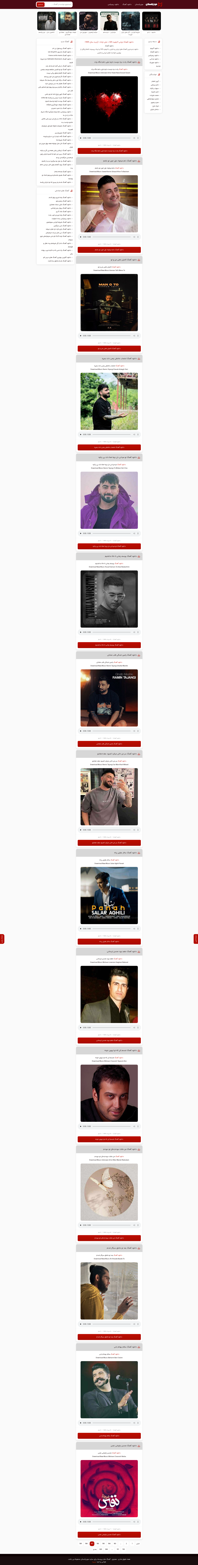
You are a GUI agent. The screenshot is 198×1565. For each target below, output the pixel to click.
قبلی (138, 1543)
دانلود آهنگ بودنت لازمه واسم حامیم (58, 101)
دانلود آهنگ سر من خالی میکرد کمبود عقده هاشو (117, 753)
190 (123, 1549)
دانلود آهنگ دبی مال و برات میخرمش (58, 233)
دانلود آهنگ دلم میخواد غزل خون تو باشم (120, 161)
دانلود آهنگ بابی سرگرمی (62, 226)
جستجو (40, 4)
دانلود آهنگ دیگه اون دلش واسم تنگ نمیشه (55, 80)
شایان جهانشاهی (153, 99)
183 (115, 1543)
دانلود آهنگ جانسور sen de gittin (59, 52)
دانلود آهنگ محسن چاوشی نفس (124, 1445)
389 (100, 1549)
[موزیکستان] (154, 4)
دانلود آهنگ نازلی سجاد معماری (60, 204)
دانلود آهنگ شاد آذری (63, 211)
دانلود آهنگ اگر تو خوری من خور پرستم (57, 76)
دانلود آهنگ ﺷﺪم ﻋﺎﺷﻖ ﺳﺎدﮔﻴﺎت (59, 261)
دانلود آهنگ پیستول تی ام (61, 48)
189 (80, 1543)
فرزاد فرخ (156, 106)
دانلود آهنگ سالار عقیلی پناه (125, 852)
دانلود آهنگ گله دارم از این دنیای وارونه (57, 136)
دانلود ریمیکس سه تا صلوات (61, 218)
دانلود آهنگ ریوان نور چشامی (61, 208)
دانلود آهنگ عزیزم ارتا (63, 140)
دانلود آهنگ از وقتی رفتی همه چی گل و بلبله (55, 150)
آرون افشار (155, 81)
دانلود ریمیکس (113, 4)
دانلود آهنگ (127, 4)
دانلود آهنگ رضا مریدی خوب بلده (59, 215)
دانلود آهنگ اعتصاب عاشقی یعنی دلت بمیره (119, 358)
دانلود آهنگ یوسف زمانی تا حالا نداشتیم (121, 556)
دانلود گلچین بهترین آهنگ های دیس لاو (57, 257)
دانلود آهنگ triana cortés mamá (59, 55)
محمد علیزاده (154, 95)
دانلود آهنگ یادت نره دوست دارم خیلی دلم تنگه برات (115, 62)
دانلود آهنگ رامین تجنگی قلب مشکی (122, 655)
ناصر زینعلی (155, 85)
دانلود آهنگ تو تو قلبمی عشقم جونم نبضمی (55, 69)
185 (103, 1543)
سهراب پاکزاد (154, 88)
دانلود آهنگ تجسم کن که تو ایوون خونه (120, 1050)
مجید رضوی (155, 102)
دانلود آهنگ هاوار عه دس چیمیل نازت (58, 83)
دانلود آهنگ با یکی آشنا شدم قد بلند (58, 66)
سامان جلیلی (154, 109)
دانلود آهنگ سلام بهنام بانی (125, 1347)
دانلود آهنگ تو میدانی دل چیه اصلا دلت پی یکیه (118, 457)
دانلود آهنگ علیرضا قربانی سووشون (58, 222)
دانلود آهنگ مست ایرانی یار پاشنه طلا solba (56, 98)
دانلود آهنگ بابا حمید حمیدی (61, 108)
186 (98, 1543)
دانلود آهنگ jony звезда (62, 171)
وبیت (94, 1562)
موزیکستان (139, 4)
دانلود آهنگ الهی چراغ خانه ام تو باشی (58, 94)
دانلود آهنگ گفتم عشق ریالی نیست (59, 73)
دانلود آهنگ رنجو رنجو (63, 201)
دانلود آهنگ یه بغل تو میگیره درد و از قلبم (56, 161)
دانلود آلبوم (154, 48)
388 (106, 1549)
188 (86, 1543)
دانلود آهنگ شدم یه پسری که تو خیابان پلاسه (55, 182)
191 (118, 1549)
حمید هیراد (155, 92)
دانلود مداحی (154, 59)
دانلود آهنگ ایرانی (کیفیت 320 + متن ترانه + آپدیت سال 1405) (109, 42)
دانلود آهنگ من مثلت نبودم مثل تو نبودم (120, 1149)
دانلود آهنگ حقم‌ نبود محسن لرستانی (122, 951)
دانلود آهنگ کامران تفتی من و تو (124, 259)
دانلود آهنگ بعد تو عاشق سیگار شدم (122, 1248)
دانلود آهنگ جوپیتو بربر (63, 133)
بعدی (95, 1549)
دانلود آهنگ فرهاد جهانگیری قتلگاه (58, 105)
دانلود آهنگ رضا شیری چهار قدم (60, 197)
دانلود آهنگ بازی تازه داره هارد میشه (58, 229)
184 (109, 1543)
